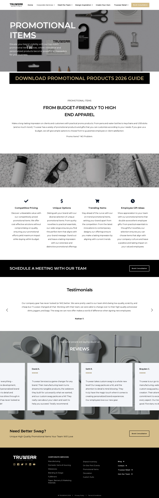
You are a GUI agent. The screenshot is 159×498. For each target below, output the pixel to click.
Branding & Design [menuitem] (55, 473)
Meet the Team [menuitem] (64, 5)
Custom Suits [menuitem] (88, 477)
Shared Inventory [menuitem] (90, 462)
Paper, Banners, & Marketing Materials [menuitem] (59, 481)
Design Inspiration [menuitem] (83, 5)
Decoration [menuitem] (87, 473)
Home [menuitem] (30, 5)
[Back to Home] (16, 5)
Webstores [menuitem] (52, 469)
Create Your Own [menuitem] (103, 5)
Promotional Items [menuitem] (90, 469)
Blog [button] (120, 461)
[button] (7, 310)
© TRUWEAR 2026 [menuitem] (64, 495)
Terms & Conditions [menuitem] (94, 495)
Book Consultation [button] (140, 5)
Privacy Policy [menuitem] (79, 495)
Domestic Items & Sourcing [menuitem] (59, 465)
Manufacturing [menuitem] (54, 461)
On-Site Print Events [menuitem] (91, 465)
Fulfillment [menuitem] (52, 477)
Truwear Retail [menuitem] (120, 5)
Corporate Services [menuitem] (45, 5)
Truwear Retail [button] (124, 470)
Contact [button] (121, 466)
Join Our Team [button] (124, 474)
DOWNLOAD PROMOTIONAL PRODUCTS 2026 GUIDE (79, 78)
